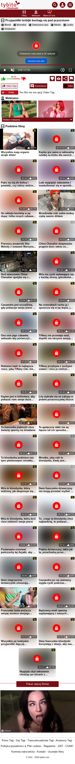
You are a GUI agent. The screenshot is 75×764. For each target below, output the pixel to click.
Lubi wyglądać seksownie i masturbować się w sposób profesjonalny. (55, 184)
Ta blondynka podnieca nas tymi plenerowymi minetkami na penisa (18, 459)
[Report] (71, 78)
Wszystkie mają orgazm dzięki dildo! (15, 154)
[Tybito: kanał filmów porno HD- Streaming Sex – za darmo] (10, 5)
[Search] (55, 5)
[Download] (58, 78)
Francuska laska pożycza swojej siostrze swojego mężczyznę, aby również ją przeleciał (17, 612)
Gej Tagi (20, 740)
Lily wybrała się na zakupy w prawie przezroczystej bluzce (56, 398)
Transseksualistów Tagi (41, 740)
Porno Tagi (8, 740)
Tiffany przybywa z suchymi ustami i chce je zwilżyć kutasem (55, 367)
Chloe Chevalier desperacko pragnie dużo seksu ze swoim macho (55, 245)
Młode (57, 25)
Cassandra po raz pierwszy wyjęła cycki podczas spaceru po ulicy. (55, 581)
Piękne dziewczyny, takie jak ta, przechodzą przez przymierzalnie (56, 551)
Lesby (70, 25)
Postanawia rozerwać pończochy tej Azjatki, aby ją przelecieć (18, 551)
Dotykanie (10, 29)
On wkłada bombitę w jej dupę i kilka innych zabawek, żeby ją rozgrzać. (18, 215)
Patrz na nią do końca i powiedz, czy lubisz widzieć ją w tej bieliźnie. (17, 184)
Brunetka (21, 25)
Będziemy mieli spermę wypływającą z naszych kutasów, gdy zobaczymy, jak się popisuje (56, 612)
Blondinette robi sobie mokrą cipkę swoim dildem (56, 215)
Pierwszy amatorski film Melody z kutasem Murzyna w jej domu (18, 245)
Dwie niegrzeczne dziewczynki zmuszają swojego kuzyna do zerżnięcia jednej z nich (15, 581)
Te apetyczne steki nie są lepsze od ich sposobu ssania (53, 429)
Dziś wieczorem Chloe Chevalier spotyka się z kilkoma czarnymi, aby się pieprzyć (16, 276)
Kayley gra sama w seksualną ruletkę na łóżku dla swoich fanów (56, 154)
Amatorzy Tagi (64, 740)
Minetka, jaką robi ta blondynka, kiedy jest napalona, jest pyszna (52, 459)
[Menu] (70, 5)
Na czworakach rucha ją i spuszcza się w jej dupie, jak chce (56, 306)
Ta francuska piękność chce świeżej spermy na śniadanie (18, 429)
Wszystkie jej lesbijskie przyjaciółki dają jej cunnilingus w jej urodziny (17, 642)
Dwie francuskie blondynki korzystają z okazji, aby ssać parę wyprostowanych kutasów (56, 642)
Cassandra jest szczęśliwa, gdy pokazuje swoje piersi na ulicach (18, 306)
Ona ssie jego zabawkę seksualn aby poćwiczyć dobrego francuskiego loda (17, 337)
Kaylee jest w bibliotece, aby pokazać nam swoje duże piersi (18, 398)
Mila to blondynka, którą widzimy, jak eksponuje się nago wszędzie (17, 490)
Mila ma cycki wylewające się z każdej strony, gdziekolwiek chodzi (56, 276)
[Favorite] (52, 78)
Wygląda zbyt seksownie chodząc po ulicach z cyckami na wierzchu (34, 673)
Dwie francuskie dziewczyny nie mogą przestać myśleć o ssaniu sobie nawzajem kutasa (55, 490)
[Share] (65, 78)
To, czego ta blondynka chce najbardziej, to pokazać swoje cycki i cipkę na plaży (56, 520)
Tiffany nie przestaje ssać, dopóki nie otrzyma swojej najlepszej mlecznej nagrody (56, 337)
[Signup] (62, 5)
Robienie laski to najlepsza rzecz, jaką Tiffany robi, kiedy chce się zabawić (18, 367)
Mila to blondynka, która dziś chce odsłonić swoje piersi (18, 520)
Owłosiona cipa (40, 25)
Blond (8, 25)
